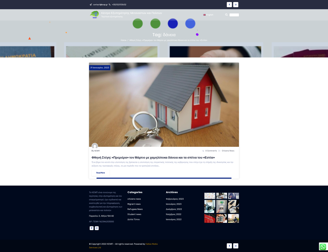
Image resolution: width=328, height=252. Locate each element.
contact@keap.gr (100, 5)
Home (123, 40)
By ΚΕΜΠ (96, 151)
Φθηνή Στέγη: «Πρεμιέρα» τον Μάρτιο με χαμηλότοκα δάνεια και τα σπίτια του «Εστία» (168, 40)
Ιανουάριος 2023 (173, 204)
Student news (134, 214)
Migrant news (134, 204)
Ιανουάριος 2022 (174, 219)
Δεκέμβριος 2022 (174, 209)
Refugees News (135, 209)
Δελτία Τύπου (133, 219)
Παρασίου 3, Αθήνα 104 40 (101, 216)
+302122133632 (119, 5)
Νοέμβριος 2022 (173, 214)
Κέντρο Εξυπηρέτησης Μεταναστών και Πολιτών (131, 13)
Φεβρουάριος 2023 (175, 199)
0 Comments (211, 151)
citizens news (228, 151)
